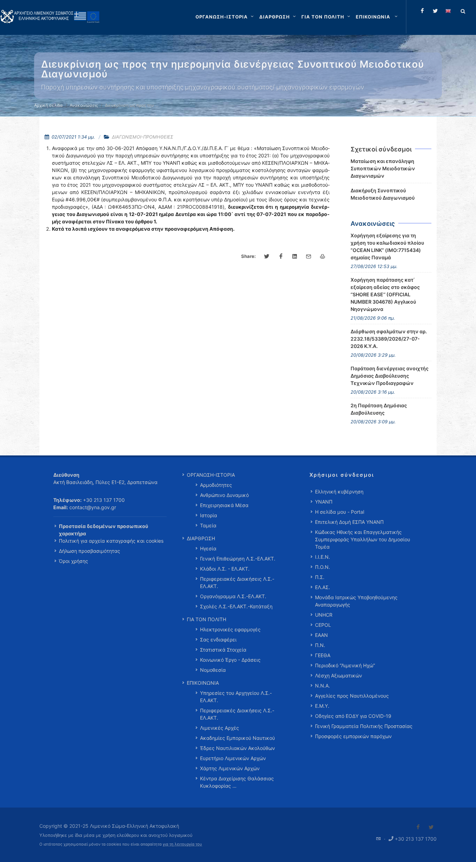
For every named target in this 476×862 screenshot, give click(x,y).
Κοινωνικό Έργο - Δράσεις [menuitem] (230, 660)
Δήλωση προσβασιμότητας (89, 551)
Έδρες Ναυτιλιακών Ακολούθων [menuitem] (237, 748)
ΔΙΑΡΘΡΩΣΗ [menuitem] (201, 538)
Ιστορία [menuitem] (208, 515)
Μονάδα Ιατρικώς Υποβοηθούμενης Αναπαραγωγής (356, 601)
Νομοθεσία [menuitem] (213, 670)
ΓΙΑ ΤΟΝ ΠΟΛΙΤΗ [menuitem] (206, 619)
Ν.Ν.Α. (322, 686)
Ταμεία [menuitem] (208, 525)
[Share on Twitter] (267, 256)
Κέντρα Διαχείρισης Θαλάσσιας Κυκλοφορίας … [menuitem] (237, 782)
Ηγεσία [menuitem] (208, 548)
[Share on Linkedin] (295, 256)
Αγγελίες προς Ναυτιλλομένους (352, 696)
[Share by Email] (309, 256)
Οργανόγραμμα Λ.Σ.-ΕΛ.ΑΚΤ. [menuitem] (233, 596)
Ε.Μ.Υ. (322, 706)
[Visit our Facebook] (418, 827)
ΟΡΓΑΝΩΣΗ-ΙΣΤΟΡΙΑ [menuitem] (211, 475)
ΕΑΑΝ (321, 635)
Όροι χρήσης (73, 561)
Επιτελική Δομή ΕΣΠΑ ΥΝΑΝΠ (349, 522)
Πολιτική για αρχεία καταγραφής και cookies (111, 541)
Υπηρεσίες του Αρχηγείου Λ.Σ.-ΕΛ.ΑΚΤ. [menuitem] (236, 696)
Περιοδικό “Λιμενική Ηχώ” (345, 665)
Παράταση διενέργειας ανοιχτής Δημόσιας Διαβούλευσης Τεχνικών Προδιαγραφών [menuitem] (390, 375)
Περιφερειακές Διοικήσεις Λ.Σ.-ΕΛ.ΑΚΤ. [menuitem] (237, 582)
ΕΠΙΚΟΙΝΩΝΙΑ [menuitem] (203, 683)
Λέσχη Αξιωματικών (338, 675)
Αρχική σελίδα (48, 105)
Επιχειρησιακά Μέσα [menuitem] (224, 505)
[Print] (323, 256)
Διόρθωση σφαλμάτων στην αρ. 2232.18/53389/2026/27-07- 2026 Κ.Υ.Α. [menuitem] (389, 338)
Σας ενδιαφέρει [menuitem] (218, 639)
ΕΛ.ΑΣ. (322, 587)
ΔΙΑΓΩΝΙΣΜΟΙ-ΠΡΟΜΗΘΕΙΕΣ (142, 137)
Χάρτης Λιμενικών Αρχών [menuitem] (230, 768)
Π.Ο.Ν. (322, 567)
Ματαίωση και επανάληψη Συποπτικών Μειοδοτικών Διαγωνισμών (383, 168)
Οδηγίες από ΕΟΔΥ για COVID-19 (353, 716)
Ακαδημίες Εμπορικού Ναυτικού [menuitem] (237, 738)
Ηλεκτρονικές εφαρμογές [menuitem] (230, 629)
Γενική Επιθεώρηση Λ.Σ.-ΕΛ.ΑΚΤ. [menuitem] (237, 559)
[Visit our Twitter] (431, 827)
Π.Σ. (319, 577)
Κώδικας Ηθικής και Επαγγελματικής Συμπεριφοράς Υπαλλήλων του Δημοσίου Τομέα (362, 539)
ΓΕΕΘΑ (322, 655)
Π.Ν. (320, 645)
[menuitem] (377, 17)
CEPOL (323, 625)
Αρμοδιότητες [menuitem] (216, 485)
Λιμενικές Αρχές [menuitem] (219, 728)
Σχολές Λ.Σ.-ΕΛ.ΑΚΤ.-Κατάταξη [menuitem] (236, 606)
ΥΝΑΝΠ (323, 502)
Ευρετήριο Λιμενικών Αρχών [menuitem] (233, 758)
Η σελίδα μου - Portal (339, 512)
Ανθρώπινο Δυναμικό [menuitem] (224, 495)
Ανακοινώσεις (84, 105)
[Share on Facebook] (281, 256)
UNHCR (323, 615)
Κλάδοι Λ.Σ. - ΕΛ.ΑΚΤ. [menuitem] (224, 569)
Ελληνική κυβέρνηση (339, 492)
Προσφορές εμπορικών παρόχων (353, 736)
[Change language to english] (448, 10)
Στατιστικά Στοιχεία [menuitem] (223, 650)
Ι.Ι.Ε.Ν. (322, 557)
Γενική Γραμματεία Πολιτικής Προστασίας (364, 726)
